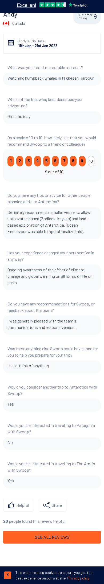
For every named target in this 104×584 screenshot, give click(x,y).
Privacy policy (78, 578)
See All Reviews (52, 537)
